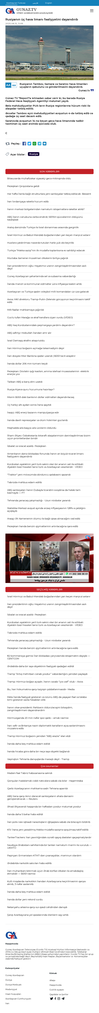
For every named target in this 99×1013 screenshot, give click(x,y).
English (48, 3)
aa (14, 85)
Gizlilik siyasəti (57, 990)
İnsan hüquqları (13, 994)
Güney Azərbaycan (14, 975)
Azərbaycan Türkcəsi (15, 3)
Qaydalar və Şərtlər (59, 994)
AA (8, 85)
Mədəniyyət (11, 989)
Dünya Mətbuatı (13, 985)
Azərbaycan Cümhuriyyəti (18, 999)
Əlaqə (52, 980)
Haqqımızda (55, 985)
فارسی (35, 3)
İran (7, 1003)
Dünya (8, 980)
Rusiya (33, 154)
